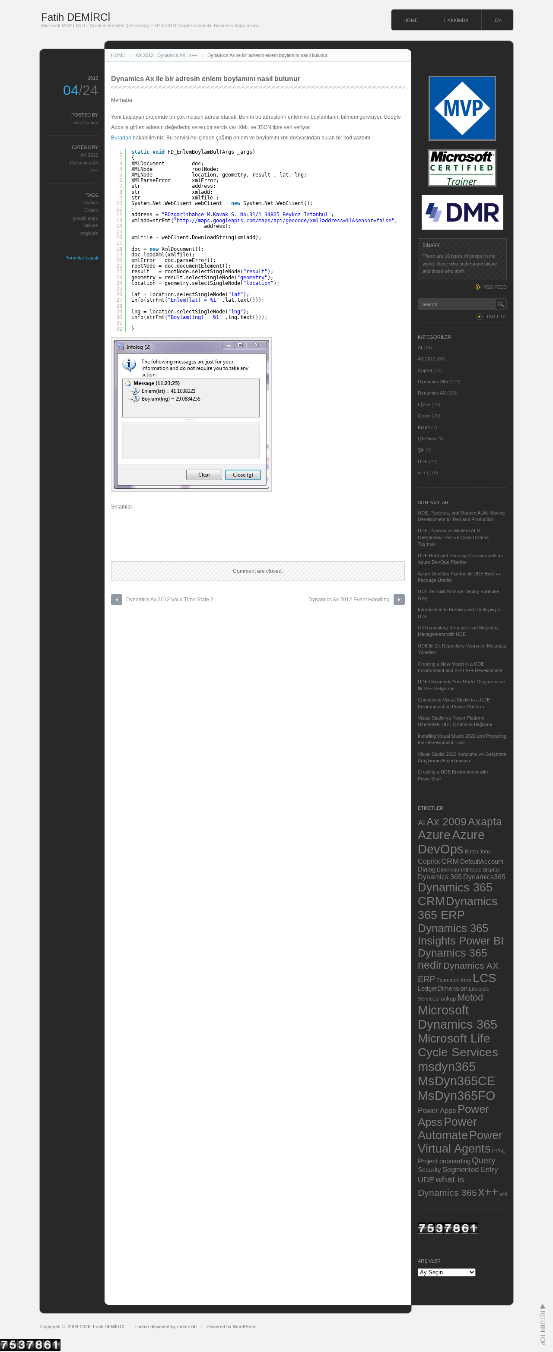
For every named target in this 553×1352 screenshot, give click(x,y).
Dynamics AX (171, 55)
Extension (448, 980)
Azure (434, 835)
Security (429, 1169)
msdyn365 (447, 1066)
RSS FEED (495, 287)
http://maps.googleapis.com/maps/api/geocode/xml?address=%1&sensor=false (284, 221)
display (491, 869)
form (466, 980)
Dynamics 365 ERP (458, 908)
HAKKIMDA (456, 20)
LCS (484, 978)
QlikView (427, 438)
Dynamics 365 (433, 381)
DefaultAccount (481, 861)
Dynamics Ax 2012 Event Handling (349, 600)
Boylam (90, 202)
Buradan (122, 138)
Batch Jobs (478, 851)
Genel (424, 415)
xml (503, 1194)
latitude (90, 225)
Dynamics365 (484, 877)
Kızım (424, 427)
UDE (423, 461)
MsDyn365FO (457, 1095)
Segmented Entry (470, 1170)
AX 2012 (144, 55)
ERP (426, 979)
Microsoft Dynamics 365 (457, 1017)
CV (498, 20)
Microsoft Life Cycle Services (458, 1045)
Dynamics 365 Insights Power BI (461, 934)
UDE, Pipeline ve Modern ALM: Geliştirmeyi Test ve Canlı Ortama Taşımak (453, 537)
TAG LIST (496, 316)
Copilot (425, 370)
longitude (88, 233)
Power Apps (437, 1110)
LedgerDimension (442, 988)
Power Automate (447, 1128)
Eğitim (424, 404)
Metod (470, 997)
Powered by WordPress (232, 1326)
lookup (447, 998)
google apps (85, 218)
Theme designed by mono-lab (165, 1326)
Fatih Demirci (84, 122)
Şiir (421, 449)
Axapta (485, 821)
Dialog (426, 869)
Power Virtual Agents (460, 1142)
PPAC (499, 1150)
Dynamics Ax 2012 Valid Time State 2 (169, 600)
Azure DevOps (451, 842)
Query (484, 1160)
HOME (411, 20)
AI (420, 347)
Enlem (91, 210)
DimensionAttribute (459, 869)
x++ (193, 55)
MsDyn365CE (456, 1081)
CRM (450, 861)
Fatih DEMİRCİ (76, 17)
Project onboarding (444, 1161)
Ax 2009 (446, 821)
